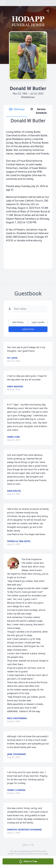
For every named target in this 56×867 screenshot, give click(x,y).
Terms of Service (36, 853)
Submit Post (28, 329)
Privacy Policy (19, 853)
